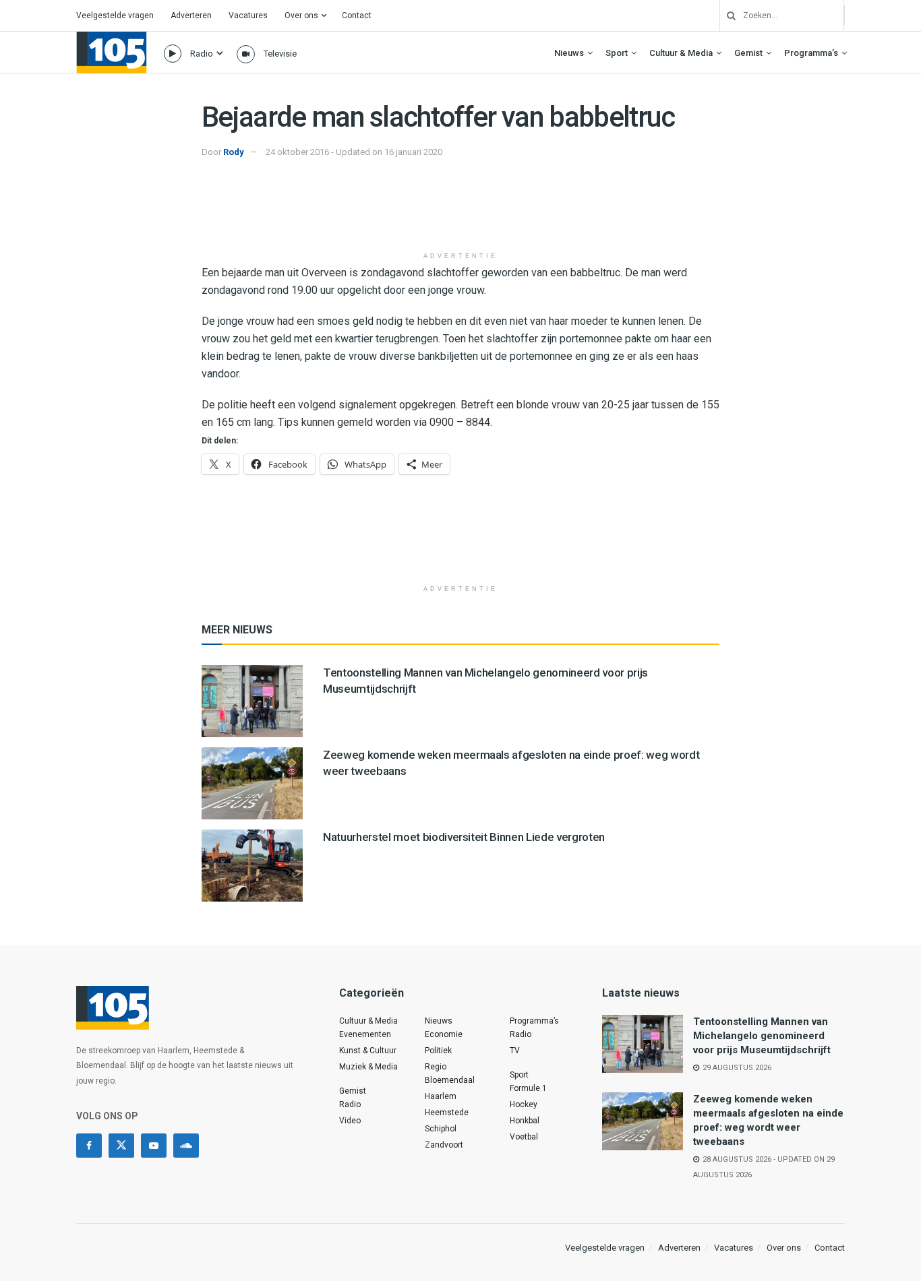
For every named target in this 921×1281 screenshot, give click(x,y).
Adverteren (191, 15)
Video (350, 1120)
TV (515, 1050)
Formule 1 (528, 1088)
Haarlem (440, 1096)
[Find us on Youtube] (154, 1145)
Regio (435, 1066)
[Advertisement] (460, 211)
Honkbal (524, 1120)
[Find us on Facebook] (89, 1145)
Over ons (301, 15)
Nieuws (569, 53)
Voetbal (524, 1137)
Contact (357, 15)
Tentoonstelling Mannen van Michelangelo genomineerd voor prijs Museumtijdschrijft (762, 1036)
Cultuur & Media (681, 53)
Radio (201, 54)
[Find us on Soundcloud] (186, 1145)
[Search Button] (726, 15)
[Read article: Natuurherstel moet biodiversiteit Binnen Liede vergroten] (252, 866)
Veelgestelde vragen (115, 15)
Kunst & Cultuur (367, 1050)
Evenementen (365, 1034)
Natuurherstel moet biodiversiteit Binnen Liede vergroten (464, 837)
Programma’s (811, 53)
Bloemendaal (450, 1080)
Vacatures (248, 15)
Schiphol (440, 1128)
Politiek (438, 1050)
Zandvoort (444, 1145)
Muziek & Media (368, 1066)
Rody (233, 152)
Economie (444, 1034)
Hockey (523, 1104)
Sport (616, 53)
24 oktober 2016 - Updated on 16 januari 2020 (354, 152)
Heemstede (447, 1112)
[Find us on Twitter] (121, 1145)
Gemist (748, 53)
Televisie (280, 54)
